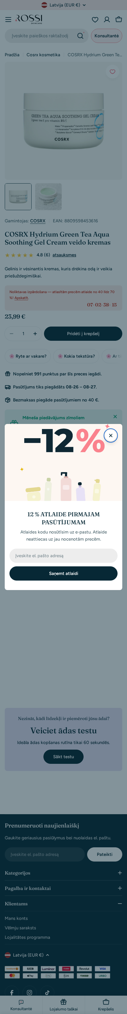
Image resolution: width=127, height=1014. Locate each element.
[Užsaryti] (110, 435)
